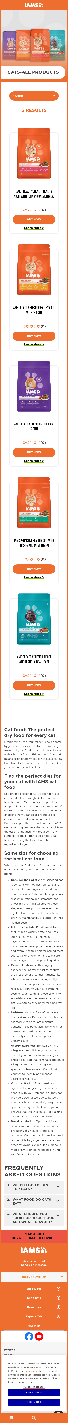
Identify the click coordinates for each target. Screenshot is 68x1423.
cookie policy (30, 1371)
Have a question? (34, 1263)
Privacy (8, 1350)
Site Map (34, 1325)
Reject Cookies (34, 1393)
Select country (34, 1276)
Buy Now (34, 219)
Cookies (9, 1355)
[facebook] (28, 1336)
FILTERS (18, 95)
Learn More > (34, 228)
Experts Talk (34, 1316)
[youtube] (39, 1336)
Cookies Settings (33, 1387)
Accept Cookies (34, 1402)
